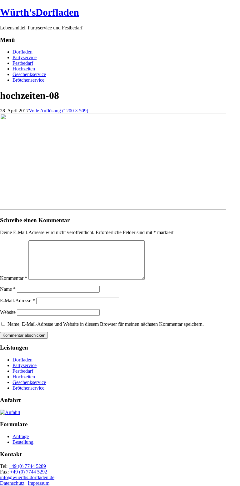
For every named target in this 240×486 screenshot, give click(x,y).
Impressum (38, 483)
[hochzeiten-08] (113, 208)
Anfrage (20, 436)
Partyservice (24, 57)
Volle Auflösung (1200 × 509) (58, 110)
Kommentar (13, 278)
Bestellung (22, 442)
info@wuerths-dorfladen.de (27, 477)
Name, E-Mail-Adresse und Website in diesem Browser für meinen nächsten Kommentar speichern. (106, 324)
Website (8, 312)
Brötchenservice (28, 80)
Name (8, 289)
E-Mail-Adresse (17, 300)
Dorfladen (22, 51)
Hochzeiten (23, 68)
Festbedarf (22, 63)
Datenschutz (12, 483)
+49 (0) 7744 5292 (28, 471)
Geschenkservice (29, 74)
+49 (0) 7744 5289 (27, 466)
